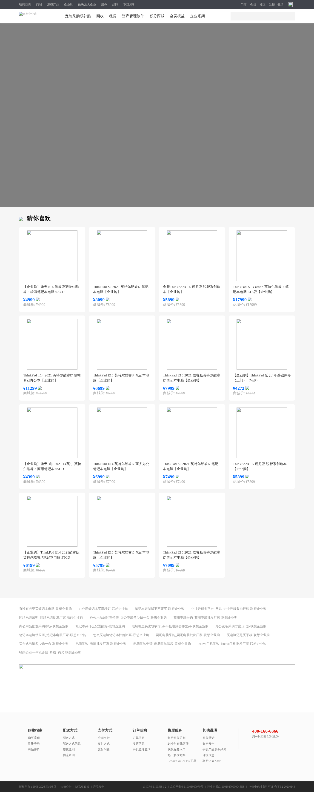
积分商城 (157, 16)
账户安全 (208, 743)
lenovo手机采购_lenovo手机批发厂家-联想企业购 (232, 644)
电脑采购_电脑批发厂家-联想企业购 (100, 644)
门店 (244, 4)
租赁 (113, 16)
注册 (272, 4)
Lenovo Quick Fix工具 (182, 760)
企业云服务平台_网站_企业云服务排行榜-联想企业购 (228, 609)
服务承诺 (208, 737)
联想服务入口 (177, 749)
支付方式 (104, 743)
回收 (100, 16)
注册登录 (34, 743)
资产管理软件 (133, 16)
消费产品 (53, 4)
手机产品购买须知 (214, 749)
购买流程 (34, 737)
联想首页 (25, 4)
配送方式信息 (72, 743)
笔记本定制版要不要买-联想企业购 (159, 609)
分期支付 (104, 737)
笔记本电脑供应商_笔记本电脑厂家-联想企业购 (52, 635)
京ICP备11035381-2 (154, 786)
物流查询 (69, 755)
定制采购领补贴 (78, 16)
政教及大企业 (87, 4)
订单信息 (139, 737)
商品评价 (34, 749)
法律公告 (65, 786)
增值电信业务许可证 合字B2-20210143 (272, 786)
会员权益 (177, 16)
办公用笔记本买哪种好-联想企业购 (103, 609)
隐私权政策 (82, 786)
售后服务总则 (177, 737)
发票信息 (139, 743)
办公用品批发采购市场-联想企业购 (44, 626)
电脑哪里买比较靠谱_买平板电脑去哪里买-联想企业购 (170, 626)
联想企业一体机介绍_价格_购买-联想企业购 (50, 652)
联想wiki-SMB (212, 760)
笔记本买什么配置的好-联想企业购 (100, 626)
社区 (262, 4)
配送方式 (69, 737)
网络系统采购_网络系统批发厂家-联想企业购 (51, 617)
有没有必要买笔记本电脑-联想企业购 (45, 609)
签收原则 (69, 749)
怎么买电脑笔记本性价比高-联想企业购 (121, 635)
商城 (39, 4)
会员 (253, 4)
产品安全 (98, 786)
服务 (104, 4)
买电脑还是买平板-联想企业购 (248, 635)
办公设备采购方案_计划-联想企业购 (240, 626)
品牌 (115, 4)
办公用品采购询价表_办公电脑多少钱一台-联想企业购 (128, 617)
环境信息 (208, 755)
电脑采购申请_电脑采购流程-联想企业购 (162, 644)
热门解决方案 (177, 755)
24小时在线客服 (178, 743)
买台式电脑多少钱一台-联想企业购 (44, 644)
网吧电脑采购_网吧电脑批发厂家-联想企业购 (188, 635)
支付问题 (104, 749)
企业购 (68, 4)
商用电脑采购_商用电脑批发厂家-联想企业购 (205, 617)
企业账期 (197, 16)
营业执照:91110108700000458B (225, 786)
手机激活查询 (142, 749)
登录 (280, 4)
